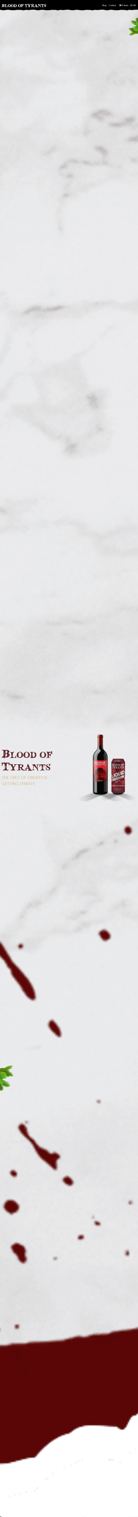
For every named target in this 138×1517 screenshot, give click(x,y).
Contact (112, 5)
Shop (104, 5)
